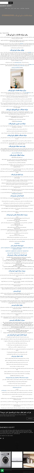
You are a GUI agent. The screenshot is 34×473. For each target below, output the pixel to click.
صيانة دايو (21, 43)
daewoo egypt (6, 6)
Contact (17, 448)
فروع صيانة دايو (4, 390)
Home (17, 443)
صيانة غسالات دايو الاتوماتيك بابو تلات (17, 109)
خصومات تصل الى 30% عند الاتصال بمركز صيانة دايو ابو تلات (17, 377)
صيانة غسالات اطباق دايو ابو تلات (17, 135)
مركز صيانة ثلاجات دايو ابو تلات (17, 90)
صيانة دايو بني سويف (10, 252)
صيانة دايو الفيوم (8, 250)
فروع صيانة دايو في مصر (17, 245)
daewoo (11, 470)
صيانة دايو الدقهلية (19, 247)
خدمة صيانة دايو (24, 430)
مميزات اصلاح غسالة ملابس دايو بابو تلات (17, 215)
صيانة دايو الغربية (15, 248)
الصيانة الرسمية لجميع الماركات (16, 193)
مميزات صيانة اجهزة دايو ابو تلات (17, 271)
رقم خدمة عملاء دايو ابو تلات (17, 146)
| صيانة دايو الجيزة (25, 247)
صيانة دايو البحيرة (19, 250)
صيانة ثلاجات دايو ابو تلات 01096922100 (17, 15)
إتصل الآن (23, 241)
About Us (17, 445)
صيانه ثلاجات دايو (27, 92)
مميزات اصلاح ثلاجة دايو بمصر (17, 320)
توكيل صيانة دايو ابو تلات (17, 50)
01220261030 (17, 243)
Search (11, 2)
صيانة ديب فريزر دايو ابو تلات (17, 123)
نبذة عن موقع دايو (31, 64)
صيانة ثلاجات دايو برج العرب (15, 67)
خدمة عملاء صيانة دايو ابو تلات (17, 387)
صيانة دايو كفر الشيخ (17, 252)
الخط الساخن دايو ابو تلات (17, 196)
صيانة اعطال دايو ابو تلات (17, 155)
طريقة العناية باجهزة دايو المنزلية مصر (17, 335)
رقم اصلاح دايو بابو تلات (17, 174)
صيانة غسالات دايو (19, 121)
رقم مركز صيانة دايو (18, 62)
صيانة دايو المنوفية (25, 250)
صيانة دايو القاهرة (30, 247)
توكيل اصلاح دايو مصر (17, 305)
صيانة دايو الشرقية (7, 247)
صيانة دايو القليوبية (14, 250)
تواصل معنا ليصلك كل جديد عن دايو (17, 152)
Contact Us (30, 418)
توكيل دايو (29, 52)
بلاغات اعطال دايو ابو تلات (17, 356)
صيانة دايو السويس (13, 247)
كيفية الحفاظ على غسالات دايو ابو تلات (17, 255)
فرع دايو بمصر (17, 291)
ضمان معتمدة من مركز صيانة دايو (19, 65)
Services (17, 446)
